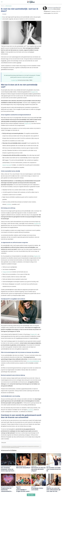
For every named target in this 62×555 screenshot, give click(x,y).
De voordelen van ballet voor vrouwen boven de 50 (53, 469)
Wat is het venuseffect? (23, 467)
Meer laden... (31, 494)
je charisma (30, 409)
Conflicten (33, 466)
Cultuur (48, 466)
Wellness (2, 5)
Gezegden (18, 486)
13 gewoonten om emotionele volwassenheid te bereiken (6, 489)
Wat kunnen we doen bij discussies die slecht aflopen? (38, 469)
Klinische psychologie (6, 466)
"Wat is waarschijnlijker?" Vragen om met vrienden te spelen (23, 489)
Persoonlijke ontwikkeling (7, 486)
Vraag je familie (6, 271)
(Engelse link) (34, 91)
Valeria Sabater (57, 8)
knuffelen (9, 204)
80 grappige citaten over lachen (37, 488)
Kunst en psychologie (21, 466)
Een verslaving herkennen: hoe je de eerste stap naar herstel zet (8, 469)
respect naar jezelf (7, 165)
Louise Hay (14, 80)
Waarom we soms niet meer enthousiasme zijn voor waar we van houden (53, 489)
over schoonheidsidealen (33, 361)
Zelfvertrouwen (9, 5)
